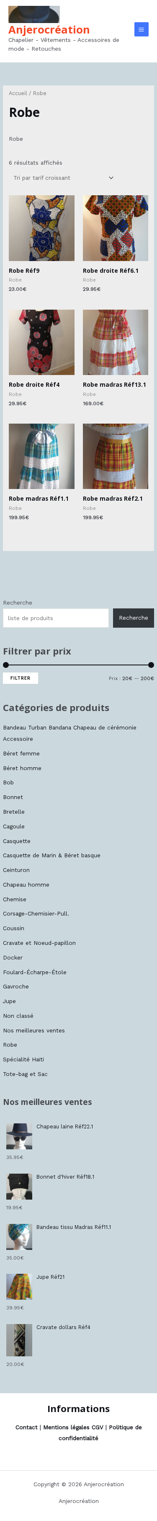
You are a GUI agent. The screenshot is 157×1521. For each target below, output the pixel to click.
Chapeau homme (26, 884)
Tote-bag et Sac (25, 1074)
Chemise (14, 899)
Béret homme (22, 768)
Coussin (13, 928)
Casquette (17, 841)
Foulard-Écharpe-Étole (35, 972)
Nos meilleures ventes (34, 1030)
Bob (8, 782)
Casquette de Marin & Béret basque (51, 855)
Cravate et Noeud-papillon (39, 942)
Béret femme (21, 753)
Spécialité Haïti (23, 1059)
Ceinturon (16, 870)
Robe (10, 1044)
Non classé (18, 1015)
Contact (26, 1427)
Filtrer (20, 677)
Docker (13, 957)
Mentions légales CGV (73, 1427)
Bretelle (14, 811)
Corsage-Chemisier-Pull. (36, 913)
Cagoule (14, 826)
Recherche (17, 602)
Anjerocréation (49, 29)
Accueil (18, 93)
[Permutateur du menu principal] (141, 29)
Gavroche (16, 986)
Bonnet (13, 797)
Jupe (9, 1001)
